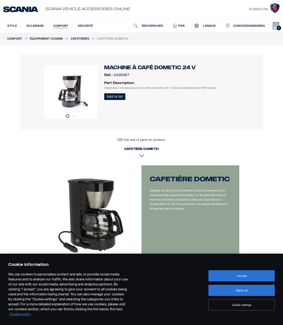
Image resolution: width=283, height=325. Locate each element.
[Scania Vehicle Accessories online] (20, 9)
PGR (181, 26)
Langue (209, 26)
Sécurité (85, 26)
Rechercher (152, 26)
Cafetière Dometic (190, 179)
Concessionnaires (249, 26)
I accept (242, 276)
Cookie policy (20, 314)
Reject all (242, 290)
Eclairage (35, 26)
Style (12, 26)
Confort (60, 26)
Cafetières (80, 38)
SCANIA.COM (258, 9)
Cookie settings (242, 305)
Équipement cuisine (46, 38)
